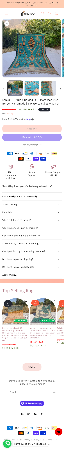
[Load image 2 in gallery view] (32, 88)
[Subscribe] (54, 392)
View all (32, 366)
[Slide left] (3, 88)
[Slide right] (60, 88)
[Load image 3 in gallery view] (48, 88)
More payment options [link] (32, 145)
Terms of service (53, 440)
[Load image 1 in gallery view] (15, 88)
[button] (6, 13)
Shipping (10, 114)
